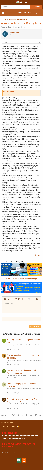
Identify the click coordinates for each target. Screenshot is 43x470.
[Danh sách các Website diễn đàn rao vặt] (21, 287)
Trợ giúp (12, 426)
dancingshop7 (7, 27)
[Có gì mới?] (36, 13)
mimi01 (9, 375)
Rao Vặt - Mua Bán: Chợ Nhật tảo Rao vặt (26, 375)
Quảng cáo (4, 426)
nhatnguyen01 (11, 360)
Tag (39, 255)
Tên (3, 315)
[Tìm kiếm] (41, 13)
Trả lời (34, 255)
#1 (40, 42)
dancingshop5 (11, 404)
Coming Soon (8, 91)
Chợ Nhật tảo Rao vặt (9, 453)
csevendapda (11, 345)
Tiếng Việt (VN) (8, 422)
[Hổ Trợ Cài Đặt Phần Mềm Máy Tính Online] (21, 269)
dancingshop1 (11, 389)
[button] (3, 12)
